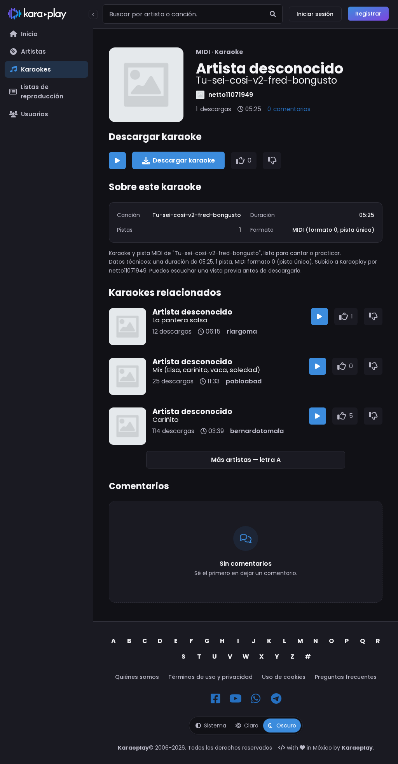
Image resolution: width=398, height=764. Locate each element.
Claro (251, 725)
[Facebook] (215, 698)
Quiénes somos (137, 677)
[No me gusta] (272, 160)
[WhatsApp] (255, 698)
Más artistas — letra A (246, 459)
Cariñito (165, 419)
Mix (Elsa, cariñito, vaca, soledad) (206, 370)
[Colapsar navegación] (93, 14)
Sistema (215, 725)
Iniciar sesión (315, 14)
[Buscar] (273, 14)
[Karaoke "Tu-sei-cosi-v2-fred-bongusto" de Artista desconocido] (146, 84)
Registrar (368, 13)
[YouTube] (235, 698)
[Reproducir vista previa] (117, 160)
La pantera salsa (180, 320)
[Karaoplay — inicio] (46, 15)
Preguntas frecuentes (346, 677)
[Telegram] (276, 698)
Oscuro (286, 725)
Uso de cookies (283, 677)
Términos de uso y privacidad (210, 677)
